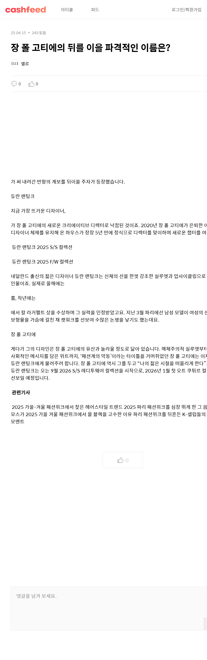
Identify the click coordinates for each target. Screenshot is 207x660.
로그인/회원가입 (187, 9)
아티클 (67, 9)
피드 (95, 9)
